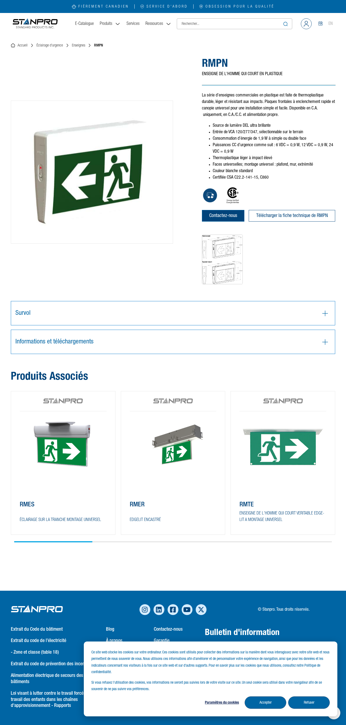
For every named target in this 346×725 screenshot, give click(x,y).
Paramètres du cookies (222, 702)
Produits (106, 24)
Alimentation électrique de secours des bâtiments (47, 678)
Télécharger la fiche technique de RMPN (292, 215)
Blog (110, 629)
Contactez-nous (223, 215)
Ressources (154, 24)
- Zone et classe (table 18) (35, 652)
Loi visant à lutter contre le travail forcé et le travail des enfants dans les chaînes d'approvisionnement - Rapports (51, 699)
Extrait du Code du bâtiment (37, 629)
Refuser (309, 702)
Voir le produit (39, 520)
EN (330, 24)
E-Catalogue (84, 24)
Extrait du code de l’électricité (38, 641)
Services (133, 24)
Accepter (266, 702)
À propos (114, 641)
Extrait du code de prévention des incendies (52, 664)
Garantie (161, 641)
